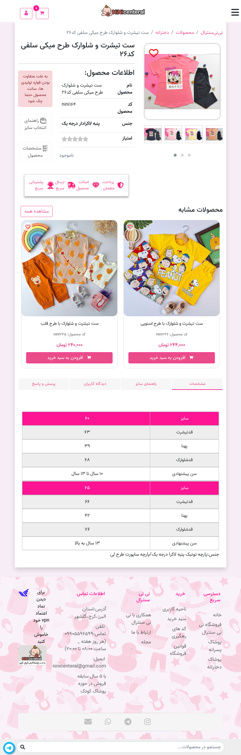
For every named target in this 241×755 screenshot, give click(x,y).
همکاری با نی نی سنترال (138, 619)
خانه (217, 615)
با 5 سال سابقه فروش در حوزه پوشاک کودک (91, 683)
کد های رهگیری (179, 632)
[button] (236, 13)
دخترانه (162, 33)
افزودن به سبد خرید (67, 358)
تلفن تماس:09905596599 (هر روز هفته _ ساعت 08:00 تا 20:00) (85, 637)
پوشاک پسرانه (215, 646)
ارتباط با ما (141, 632)
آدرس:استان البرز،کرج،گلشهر (90, 613)
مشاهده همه (36, 211)
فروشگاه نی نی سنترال (210, 628)
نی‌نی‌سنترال (212, 33)
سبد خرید (176, 619)
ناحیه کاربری (174, 609)
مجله (146, 642)
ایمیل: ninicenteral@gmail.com (84, 662)
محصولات (185, 33)
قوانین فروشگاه (178, 650)
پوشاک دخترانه (214, 663)
